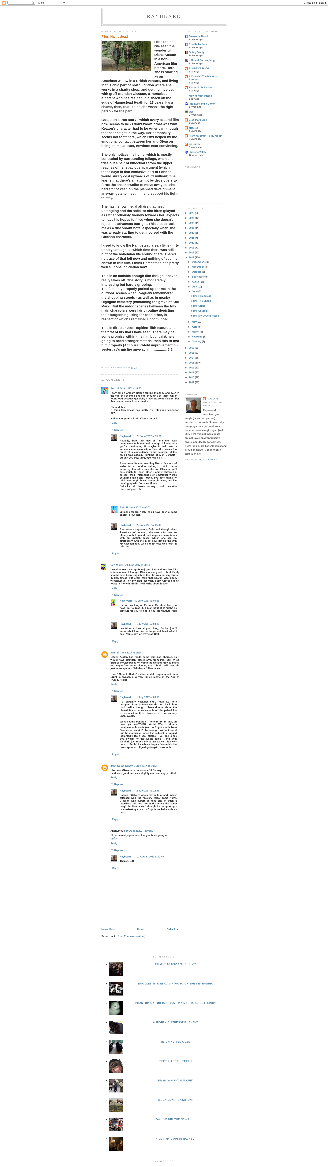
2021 (192, 237)
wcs (191, 111)
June (195, 291)
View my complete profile (201, 459)
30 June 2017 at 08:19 (146, 600)
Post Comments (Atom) (131, 936)
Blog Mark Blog (198, 119)
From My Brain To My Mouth (205, 135)
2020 (192, 242)
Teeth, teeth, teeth (175, 1061)
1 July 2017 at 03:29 (147, 623)
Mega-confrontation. (175, 1100)
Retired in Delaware (200, 87)
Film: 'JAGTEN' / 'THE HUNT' (175, 964)
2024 (192, 222)
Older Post (173, 929)
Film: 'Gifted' (198, 305)
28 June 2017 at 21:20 (148, 436)
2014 (192, 357)
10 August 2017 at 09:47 (139, 830)
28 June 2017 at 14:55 (128, 388)
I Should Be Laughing (202, 60)
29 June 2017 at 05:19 (148, 525)
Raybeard (164, 16)
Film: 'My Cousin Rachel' (205, 315)
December (198, 261)
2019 (192, 247)
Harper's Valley (197, 152)
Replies (118, 430)
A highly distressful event (175, 1022)
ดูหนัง (113, 838)
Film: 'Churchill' (200, 310)
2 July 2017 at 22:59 (147, 790)
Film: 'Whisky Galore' (175, 1080)
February (197, 336)
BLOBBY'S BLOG (199, 68)
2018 (192, 252)
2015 (192, 352)
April (195, 326)
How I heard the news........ (175, 1119)
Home (140, 929)
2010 (192, 377)
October (197, 271)
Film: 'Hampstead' (201, 296)
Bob (112, 388)
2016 (192, 347)
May (194, 321)
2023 (192, 227)
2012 (192, 367)
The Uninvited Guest (175, 1041)
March (196, 331)
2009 (192, 382)
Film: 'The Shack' (201, 300)
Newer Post (108, 929)
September (198, 276)
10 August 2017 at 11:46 (150, 856)
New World (117, 565)
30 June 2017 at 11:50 (129, 652)
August (196, 281)
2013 (192, 362)
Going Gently (196, 52)
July (195, 286)
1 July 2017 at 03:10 (147, 697)
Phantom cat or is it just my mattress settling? (175, 1003)
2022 (192, 232)
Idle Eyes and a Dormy (202, 103)
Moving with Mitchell (201, 95)
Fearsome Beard (198, 36)
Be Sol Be (194, 144)
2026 (192, 213)
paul (113, 652)
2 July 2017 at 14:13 (145, 766)
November (198, 266)
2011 (192, 372)
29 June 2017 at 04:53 (138, 507)
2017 (192, 257)
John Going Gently (121, 766)
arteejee (193, 127)
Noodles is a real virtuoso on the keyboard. (175, 983)
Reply (113, 423)
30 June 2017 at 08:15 (137, 565)
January (197, 341)
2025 (192, 218)
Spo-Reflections (198, 44)
